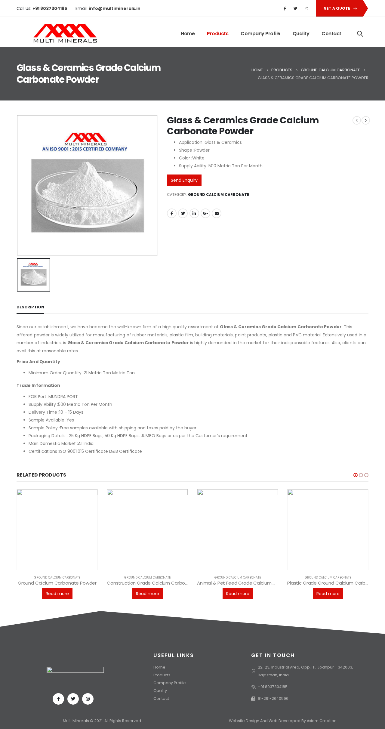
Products (217, 33)
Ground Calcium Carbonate (218, 194)
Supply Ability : (43, 404)
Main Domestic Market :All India (61, 443)
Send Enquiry (184, 180)
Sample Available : (47, 420)
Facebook (172, 213)
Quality (301, 33)
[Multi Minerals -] (57, 33)
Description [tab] (30, 307)
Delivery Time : (44, 412)
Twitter (183, 213)
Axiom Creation (322, 720)
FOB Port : (38, 397)
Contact (331, 33)
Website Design (244, 720)
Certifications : (44, 451)
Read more (57, 594)
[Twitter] (295, 8)
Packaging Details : (48, 436)
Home (188, 33)
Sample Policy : (44, 428)
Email (216, 213)
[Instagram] (306, 8)
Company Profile (260, 33)
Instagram (88, 699)
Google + (205, 213)
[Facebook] (284, 8)
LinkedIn (194, 213)
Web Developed (284, 720)
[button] (355, 475)
